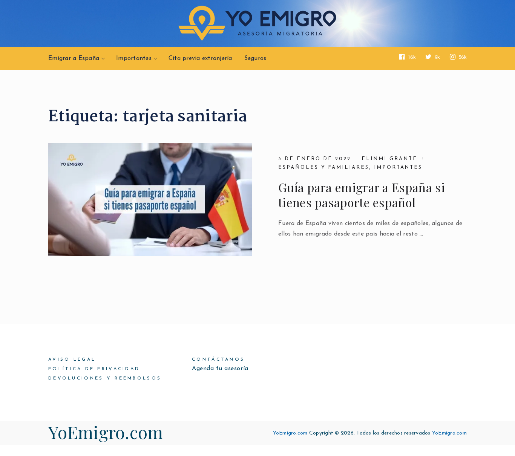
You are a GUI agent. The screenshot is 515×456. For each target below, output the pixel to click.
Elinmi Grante (389, 158)
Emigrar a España (73, 58)
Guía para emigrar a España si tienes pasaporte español (361, 195)
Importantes (134, 58)
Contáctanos (218, 359)
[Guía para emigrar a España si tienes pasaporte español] (150, 199)
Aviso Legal (72, 359)
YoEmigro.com (105, 432)
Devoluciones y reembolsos (104, 378)
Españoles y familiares (323, 167)
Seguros (255, 58)
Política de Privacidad (94, 369)
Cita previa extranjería (200, 58)
